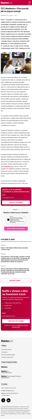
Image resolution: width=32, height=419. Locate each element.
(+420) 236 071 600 (10, 388)
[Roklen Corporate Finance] (11, 377)
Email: (3, 195)
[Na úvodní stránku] (6, 2)
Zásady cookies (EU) (7, 357)
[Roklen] (4, 367)
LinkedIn (9, 400)
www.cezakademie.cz (7, 166)
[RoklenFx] (6, 372)
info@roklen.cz (10, 390)
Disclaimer (4, 352)
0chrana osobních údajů (8, 354)
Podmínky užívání (6, 349)
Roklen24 (3, 15)
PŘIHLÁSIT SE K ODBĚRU (16, 202)
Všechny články (15, 280)
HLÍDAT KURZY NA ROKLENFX (16, 228)
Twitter (3, 400)
